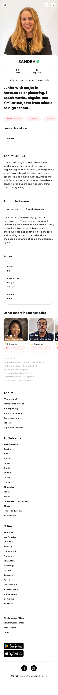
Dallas (7, 570)
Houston (8, 546)
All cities (8, 603)
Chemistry (9, 487)
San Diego (9, 565)
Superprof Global (13, 413)
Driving (7, 473)
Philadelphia (10, 551)
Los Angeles (10, 537)
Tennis (7, 492)
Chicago (8, 542)
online (10, 138)
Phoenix (8, 556)
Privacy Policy (11, 408)
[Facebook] (24, 668)
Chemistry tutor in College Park (17, 380)
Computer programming (16, 501)
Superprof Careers (13, 427)
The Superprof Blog (14, 618)
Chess (7, 506)
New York (8, 532)
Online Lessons (11, 418)
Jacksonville (10, 584)
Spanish (8, 458)
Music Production (13, 511)
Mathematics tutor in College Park (19, 366)
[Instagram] (34, 668)
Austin (7, 580)
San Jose (8, 575)
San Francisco (11, 589)
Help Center (10, 627)
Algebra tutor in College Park (16, 369)
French (7, 482)
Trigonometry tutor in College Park (19, 377)
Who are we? (10, 399)
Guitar (7, 463)
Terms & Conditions (14, 404)
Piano (7, 453)
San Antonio (10, 561)
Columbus (9, 599)
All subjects (10, 515)
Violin (7, 496)
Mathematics (11, 444)
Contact (8, 632)
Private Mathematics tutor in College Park (22, 362)
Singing (8, 449)
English (7, 468)
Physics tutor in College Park (16, 373)
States (7, 423)
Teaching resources (14, 623)
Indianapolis (10, 594)
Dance (7, 477)
